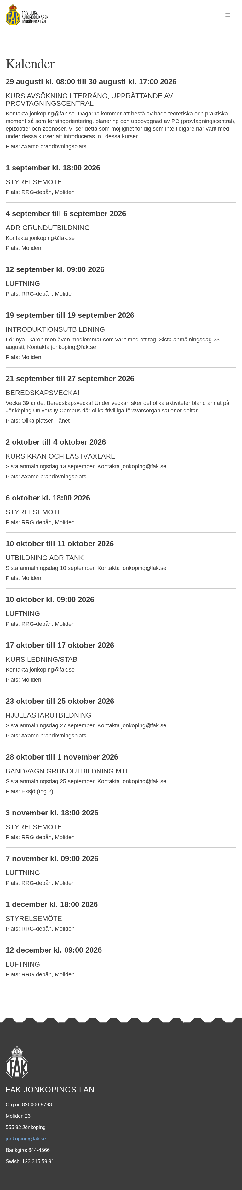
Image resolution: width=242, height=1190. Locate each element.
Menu (227, 15)
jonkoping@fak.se (26, 1138)
